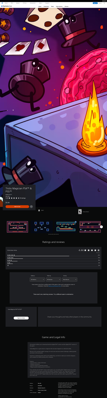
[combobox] (37, 279)
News (40, 3)
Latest (39, 6)
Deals (52, 6)
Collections (46, 6)
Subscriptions (59, 6)
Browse (66, 6)
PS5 (12, 3)
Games (17, 3)
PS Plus (24, 3)
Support (47, 3)
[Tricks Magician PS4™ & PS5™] (17, 227)
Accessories (32, 3)
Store (6, 3)
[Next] (101, 226)
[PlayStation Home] (2, 3)
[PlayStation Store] (7, 6)
